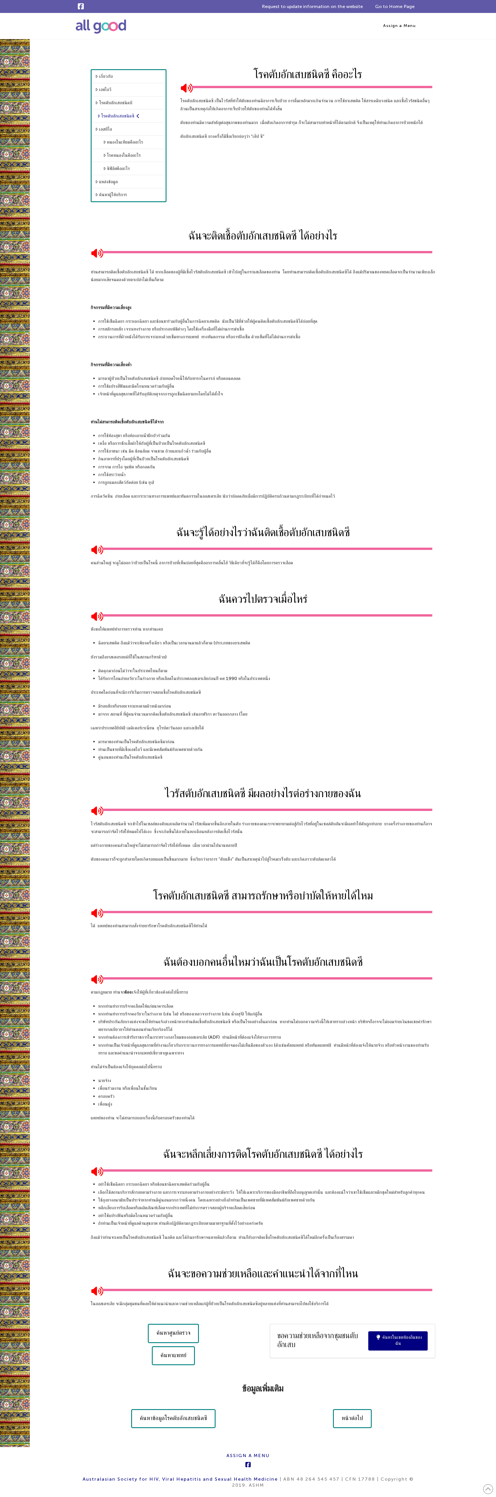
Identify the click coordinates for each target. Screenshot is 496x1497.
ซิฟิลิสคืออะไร (118, 168)
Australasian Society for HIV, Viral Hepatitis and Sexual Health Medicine (180, 1479)
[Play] (184, 87)
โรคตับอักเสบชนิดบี (115, 102)
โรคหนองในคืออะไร (124, 155)
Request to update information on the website (312, 6)
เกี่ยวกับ (106, 76)
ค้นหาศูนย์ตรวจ (173, 1332)
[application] (307, 87)
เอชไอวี (105, 89)
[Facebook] (81, 6)
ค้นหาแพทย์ (173, 1355)
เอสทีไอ (105, 129)
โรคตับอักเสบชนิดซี (117, 116)
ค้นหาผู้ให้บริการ (113, 194)
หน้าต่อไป (352, 1418)
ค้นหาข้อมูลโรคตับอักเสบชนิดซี (173, 1418)
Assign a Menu (399, 25)
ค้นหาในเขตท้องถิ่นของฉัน (402, 1340)
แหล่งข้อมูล (108, 181)
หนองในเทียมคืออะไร (125, 142)
